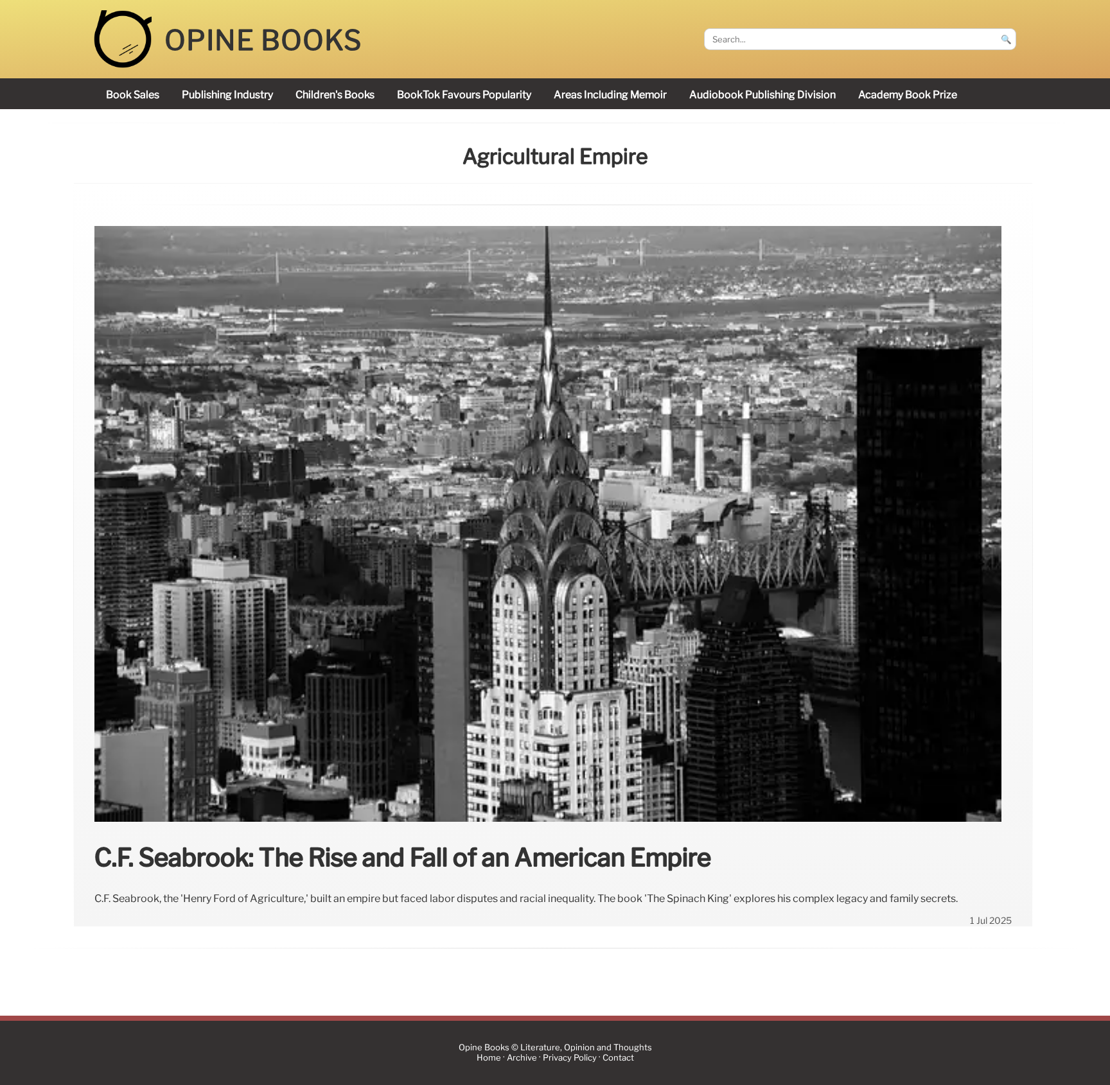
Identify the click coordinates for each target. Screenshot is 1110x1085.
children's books (334, 95)
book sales (132, 95)
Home (489, 1058)
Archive (522, 1058)
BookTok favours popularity (464, 95)
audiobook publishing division (762, 95)
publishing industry (227, 95)
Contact (618, 1058)
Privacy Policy (570, 1058)
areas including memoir (610, 95)
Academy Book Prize (907, 95)
